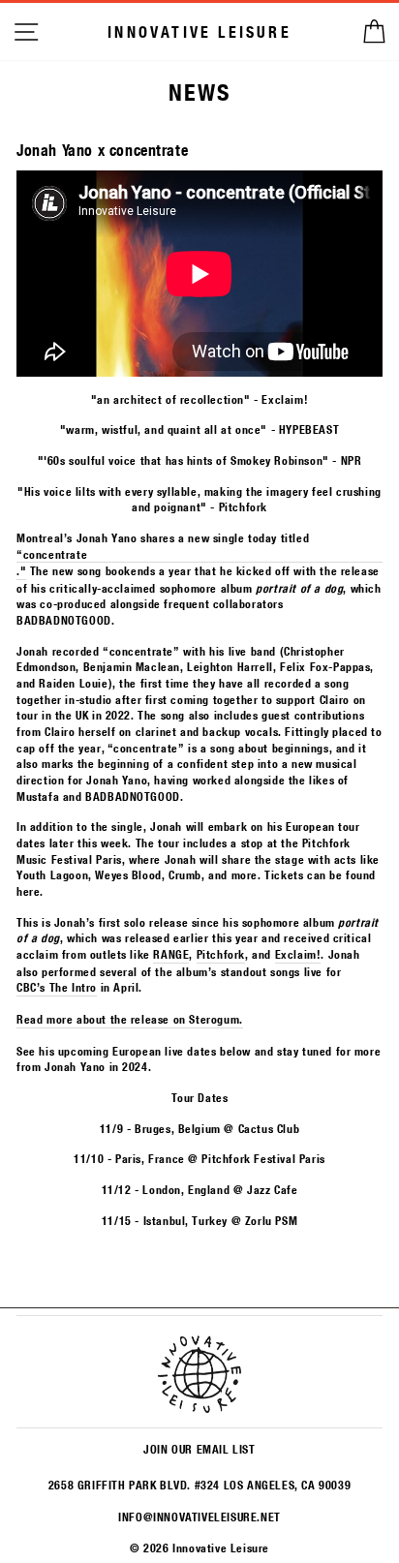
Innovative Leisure (199, 31)
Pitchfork (221, 954)
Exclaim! (298, 954)
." (21, 570)
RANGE (171, 954)
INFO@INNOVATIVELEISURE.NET (199, 1516)
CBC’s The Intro (56, 987)
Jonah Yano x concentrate (102, 149)
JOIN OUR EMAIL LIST (199, 1448)
